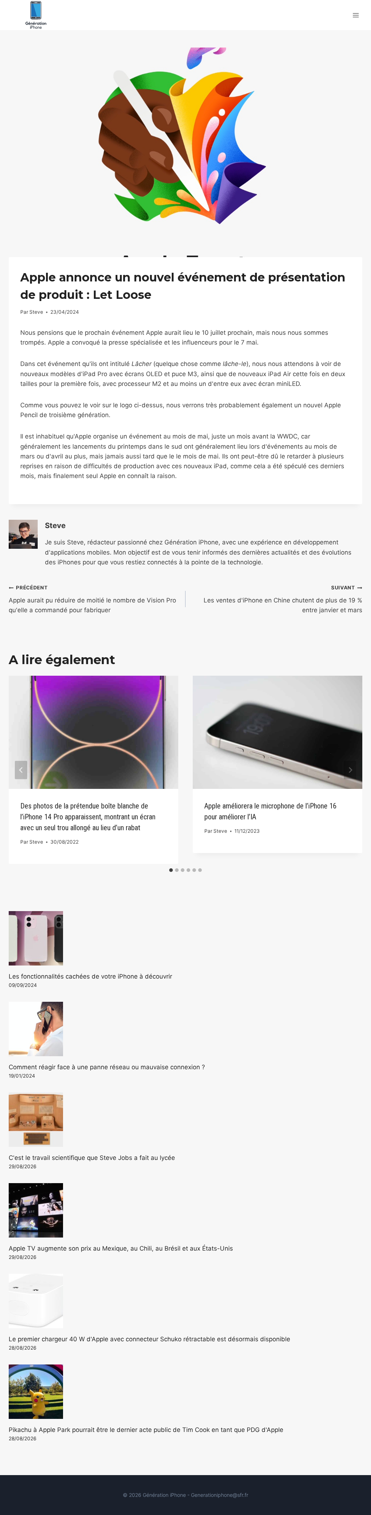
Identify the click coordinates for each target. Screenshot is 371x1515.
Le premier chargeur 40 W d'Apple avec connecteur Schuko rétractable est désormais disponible (149, 1339)
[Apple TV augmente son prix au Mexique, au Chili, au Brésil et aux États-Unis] (185, 1210)
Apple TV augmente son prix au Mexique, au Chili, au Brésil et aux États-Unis (121, 1248)
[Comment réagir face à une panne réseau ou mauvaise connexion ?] (185, 1029)
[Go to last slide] (21, 770)
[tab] (171, 870)
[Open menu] (355, 15)
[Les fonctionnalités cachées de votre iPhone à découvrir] (185, 938)
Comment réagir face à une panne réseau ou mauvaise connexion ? (107, 1067)
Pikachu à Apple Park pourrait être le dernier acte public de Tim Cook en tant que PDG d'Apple (146, 1429)
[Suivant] (350, 770)
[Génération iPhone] (36, 15)
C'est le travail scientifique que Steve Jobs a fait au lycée (92, 1157)
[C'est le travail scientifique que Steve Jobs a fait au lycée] (185, 1119)
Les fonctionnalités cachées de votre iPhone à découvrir (90, 976)
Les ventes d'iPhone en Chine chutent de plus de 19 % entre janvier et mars (283, 599)
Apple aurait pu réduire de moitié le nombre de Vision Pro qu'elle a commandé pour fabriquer (92, 599)
